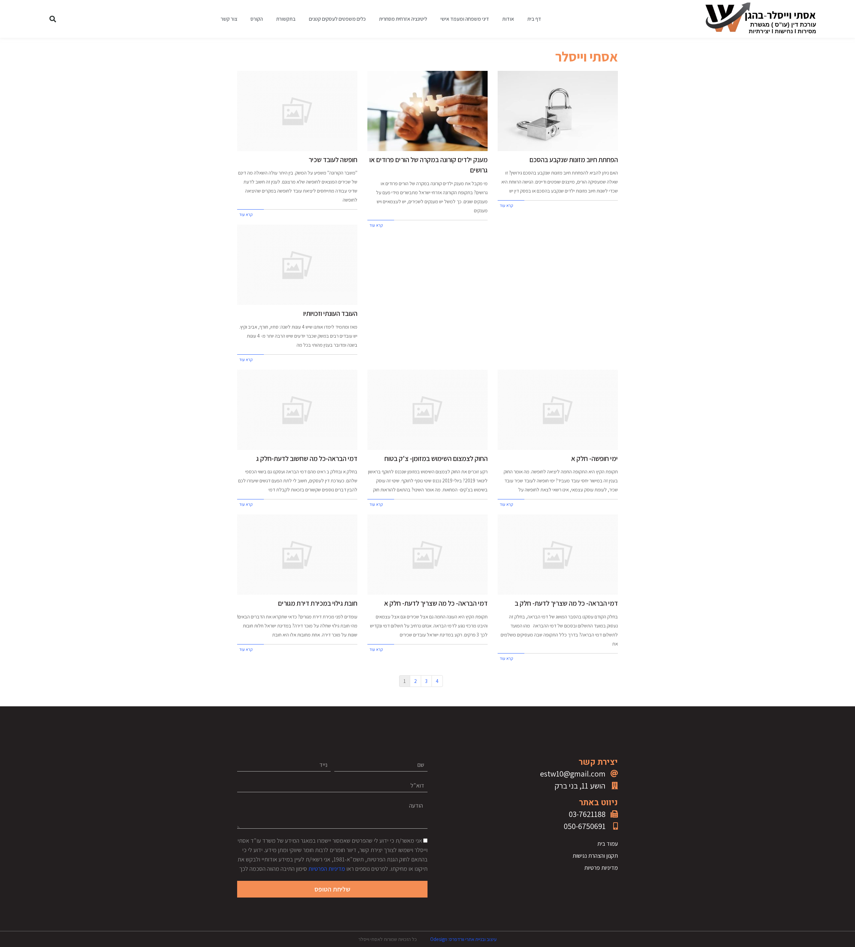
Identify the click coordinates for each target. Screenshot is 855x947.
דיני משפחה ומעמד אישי (465, 18)
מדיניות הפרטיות (326, 868)
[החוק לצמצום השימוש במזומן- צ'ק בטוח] (427, 410)
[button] (52, 19)
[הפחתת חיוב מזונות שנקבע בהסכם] (558, 111)
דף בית (534, 18)
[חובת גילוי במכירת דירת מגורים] (297, 554)
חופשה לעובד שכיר (333, 159)
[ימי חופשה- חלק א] (558, 410)
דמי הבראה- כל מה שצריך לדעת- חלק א (436, 603)
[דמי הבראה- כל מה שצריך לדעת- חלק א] (427, 554)
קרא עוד (506, 205)
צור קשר (229, 18)
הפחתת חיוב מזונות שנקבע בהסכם (573, 159)
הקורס (256, 18)
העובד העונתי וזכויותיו (330, 313)
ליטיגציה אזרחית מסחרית (403, 18)
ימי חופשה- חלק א (594, 458)
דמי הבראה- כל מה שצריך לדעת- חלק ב (566, 603)
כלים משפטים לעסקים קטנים (337, 18)
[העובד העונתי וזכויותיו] (297, 265)
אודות (508, 18)
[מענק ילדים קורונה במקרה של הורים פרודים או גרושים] (427, 111)
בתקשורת (286, 18)
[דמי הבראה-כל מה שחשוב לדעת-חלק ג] (297, 410)
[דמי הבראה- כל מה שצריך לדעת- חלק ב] (558, 554)
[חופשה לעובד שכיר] (297, 111)
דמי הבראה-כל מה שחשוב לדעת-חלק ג (306, 458)
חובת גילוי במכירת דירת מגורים (317, 603)
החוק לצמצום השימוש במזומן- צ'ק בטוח (436, 458)
